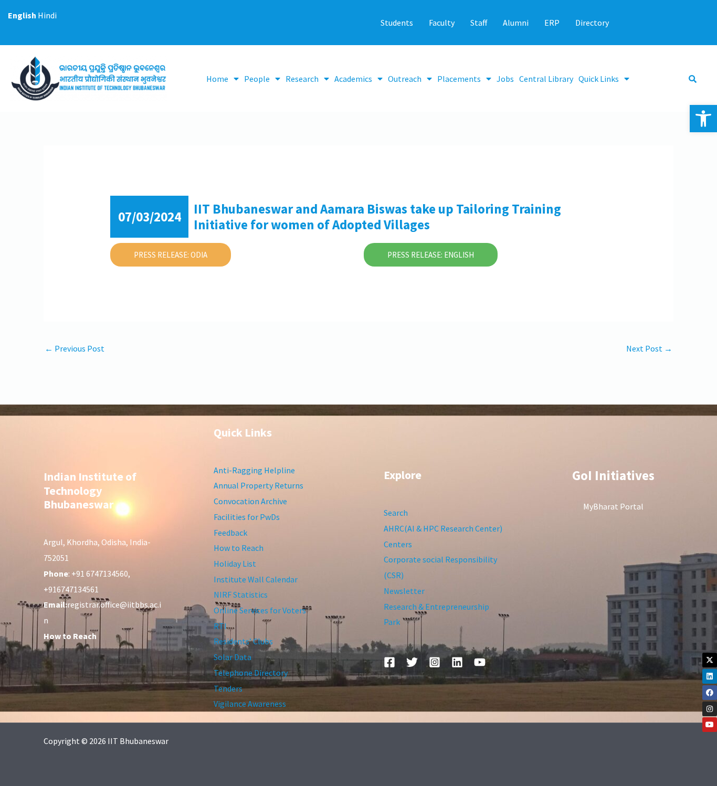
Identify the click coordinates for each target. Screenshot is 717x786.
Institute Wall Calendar (256, 579)
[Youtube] (709, 724)
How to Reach (238, 548)
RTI (220, 626)
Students (397, 22)
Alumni (516, 22)
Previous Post (74, 348)
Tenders (228, 688)
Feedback (230, 532)
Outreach (404, 78)
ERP (552, 22)
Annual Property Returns (258, 485)
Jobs (505, 78)
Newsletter (404, 591)
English (22, 15)
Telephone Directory (251, 672)
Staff (478, 22)
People (257, 78)
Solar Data (232, 657)
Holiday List (235, 563)
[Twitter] (412, 662)
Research (302, 78)
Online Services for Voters (260, 610)
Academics (353, 78)
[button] (703, 118)
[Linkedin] (709, 676)
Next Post (649, 348)
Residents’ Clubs (243, 641)
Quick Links (598, 78)
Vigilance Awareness (250, 703)
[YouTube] (480, 662)
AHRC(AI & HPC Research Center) (443, 528)
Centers (398, 544)
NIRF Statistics (241, 594)
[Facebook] (709, 692)
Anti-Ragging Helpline (254, 470)
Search (396, 512)
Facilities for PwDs (247, 517)
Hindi (47, 15)
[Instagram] (709, 709)
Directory (592, 22)
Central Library (546, 78)
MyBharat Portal (613, 506)
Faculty (442, 22)
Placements (459, 78)
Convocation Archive (250, 501)
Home (217, 78)
